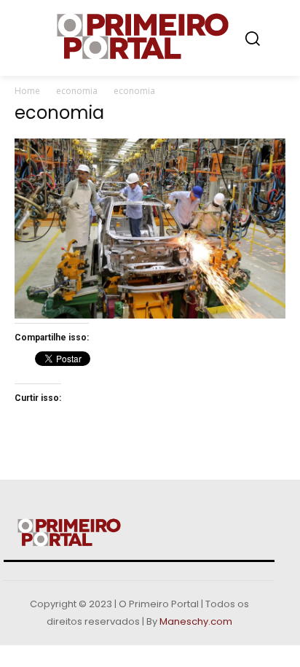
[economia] (150, 315)
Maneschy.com (195, 621)
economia (77, 91)
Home (27, 91)
